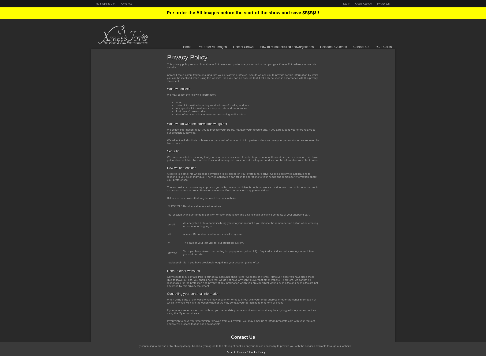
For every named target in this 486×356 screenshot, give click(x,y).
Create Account (363, 3)
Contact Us (361, 47)
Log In (346, 3)
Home (187, 47)
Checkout (126, 3)
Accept (231, 352)
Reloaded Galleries (333, 47)
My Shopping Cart (106, 3)
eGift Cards (384, 47)
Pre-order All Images (212, 47)
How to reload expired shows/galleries (287, 47)
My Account (383, 3)
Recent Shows (243, 47)
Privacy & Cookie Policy (251, 352)
